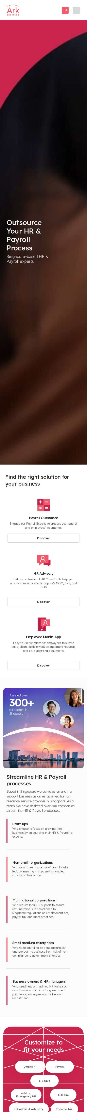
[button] (76, 10)
